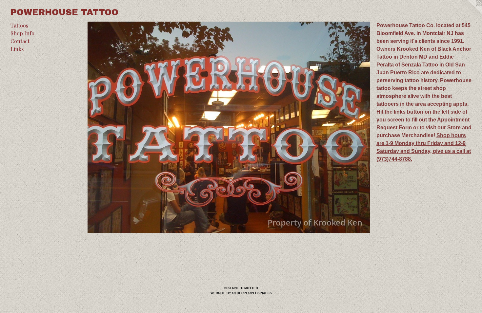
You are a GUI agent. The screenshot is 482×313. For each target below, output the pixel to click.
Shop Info (22, 33)
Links (17, 49)
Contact (20, 41)
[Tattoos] (229, 127)
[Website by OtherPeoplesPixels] (469, 13)
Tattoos (19, 25)
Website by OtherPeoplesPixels (241, 293)
